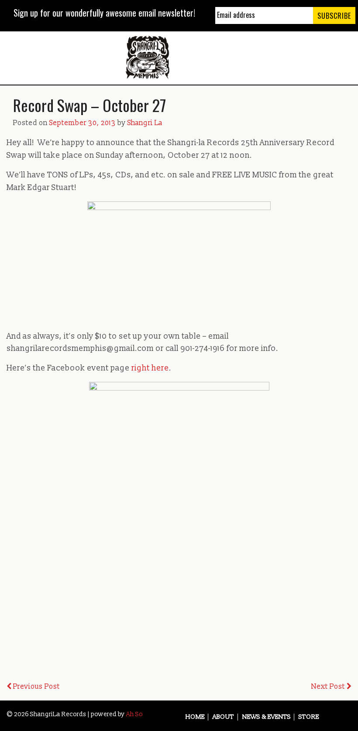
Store (309, 717)
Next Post (329, 686)
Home (195, 717)
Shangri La (144, 123)
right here (150, 368)
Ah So (134, 714)
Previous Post (35, 686)
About (223, 717)
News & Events (266, 717)
